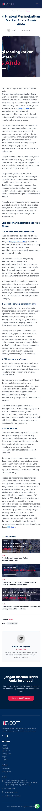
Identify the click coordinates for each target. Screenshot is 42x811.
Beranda (4, 745)
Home (14, 11)
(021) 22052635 (9, 788)
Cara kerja (5, 748)
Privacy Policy (6, 771)
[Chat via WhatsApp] (37, 806)
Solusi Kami (6, 769)
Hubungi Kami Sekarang (21, 698)
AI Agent (5, 759)
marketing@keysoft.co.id (12, 796)
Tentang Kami (6, 754)
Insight (21, 11)
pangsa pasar (24, 108)
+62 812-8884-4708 (10, 792)
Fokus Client (6, 751)
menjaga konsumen (17, 241)
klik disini (11, 527)
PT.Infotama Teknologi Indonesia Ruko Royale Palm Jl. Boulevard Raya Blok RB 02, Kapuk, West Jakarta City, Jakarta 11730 (20, 783)
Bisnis (28, 11)
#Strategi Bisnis (12, 623)
